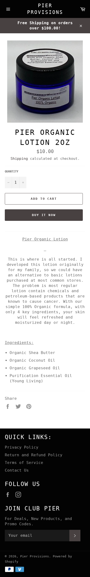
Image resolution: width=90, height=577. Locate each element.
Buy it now (44, 215)
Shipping (19, 158)
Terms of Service (24, 462)
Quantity (11, 171)
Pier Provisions (45, 9)
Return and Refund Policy (33, 455)
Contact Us (17, 470)
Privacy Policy (21, 447)
